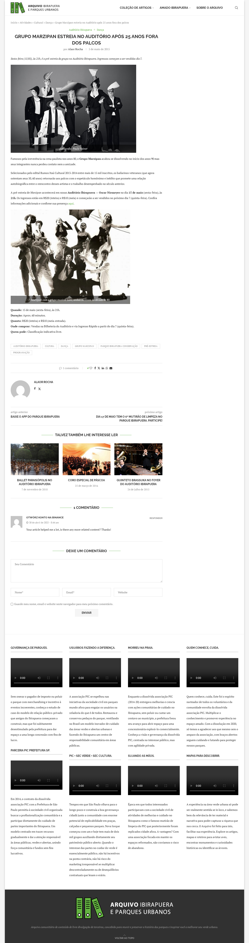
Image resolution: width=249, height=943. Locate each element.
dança (64, 346)
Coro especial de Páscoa (86, 480)
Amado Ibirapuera (174, 8)
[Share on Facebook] (95, 368)
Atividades (26, 22)
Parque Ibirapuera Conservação (119, 346)
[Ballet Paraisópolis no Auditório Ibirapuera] (35, 459)
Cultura (49, 346)
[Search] (236, 8)
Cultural (38, 22)
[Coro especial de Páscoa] (87, 459)
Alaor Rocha (75, 49)
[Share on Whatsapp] (107, 368)
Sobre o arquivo (209, 8)
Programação (21, 352)
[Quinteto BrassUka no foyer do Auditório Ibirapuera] (138, 459)
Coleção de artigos (135, 8)
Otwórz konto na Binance (45, 517)
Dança (49, 22)
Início (14, 22)
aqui (71, 203)
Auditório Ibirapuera (25, 346)
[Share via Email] (111, 368)
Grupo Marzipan (84, 346)
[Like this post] (90, 368)
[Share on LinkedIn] (103, 368)
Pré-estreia (151, 346)
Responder (156, 518)
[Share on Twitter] (98, 368)
